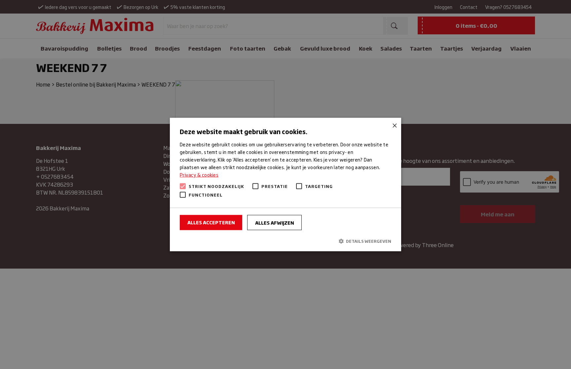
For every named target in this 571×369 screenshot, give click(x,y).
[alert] (285, 184)
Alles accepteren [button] (211, 222)
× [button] (393, 125)
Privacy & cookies (199, 174)
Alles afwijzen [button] (274, 222)
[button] (285, 241)
